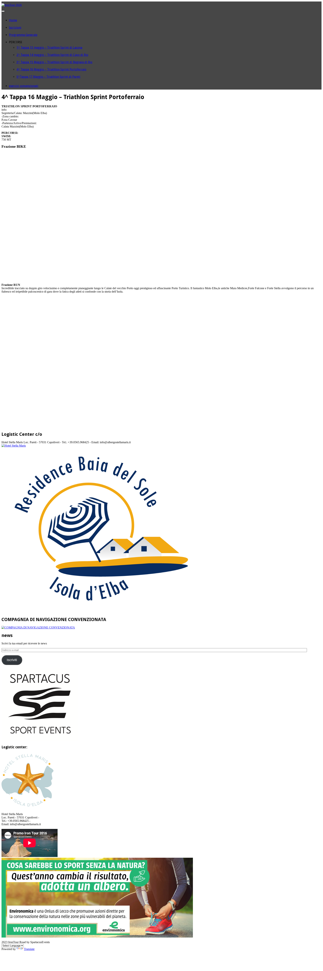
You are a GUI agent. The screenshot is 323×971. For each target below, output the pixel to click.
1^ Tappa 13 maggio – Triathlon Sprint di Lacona (49, 47)
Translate (29, 949)
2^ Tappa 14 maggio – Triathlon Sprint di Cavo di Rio (52, 55)
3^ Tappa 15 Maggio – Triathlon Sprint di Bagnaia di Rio (54, 62)
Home (13, 20)
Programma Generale (23, 35)
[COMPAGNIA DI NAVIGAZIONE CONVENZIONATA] (38, 627)
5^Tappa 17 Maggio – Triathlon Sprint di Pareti (48, 77)
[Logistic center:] (27, 807)
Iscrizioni (15, 27)
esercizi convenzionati (23, 86)
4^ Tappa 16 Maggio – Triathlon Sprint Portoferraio (51, 69)
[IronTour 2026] (11, 5)
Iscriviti (12, 660)
